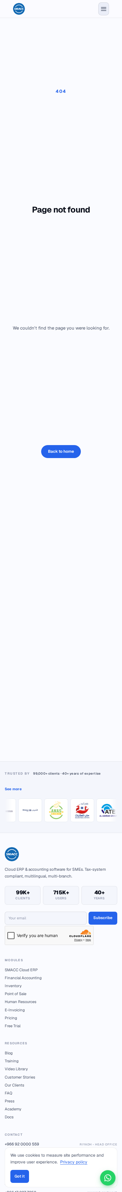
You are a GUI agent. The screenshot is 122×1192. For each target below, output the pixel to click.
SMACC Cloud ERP (21, 969)
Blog (9, 1053)
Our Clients (14, 1085)
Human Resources (20, 1001)
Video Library (16, 1068)
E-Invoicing (15, 1009)
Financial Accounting (23, 977)
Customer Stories (20, 1077)
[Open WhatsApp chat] (107, 1178)
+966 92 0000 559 (61, 1144)
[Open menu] (103, 8)
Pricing (11, 1017)
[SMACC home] (19, 9)
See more (13, 789)
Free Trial (12, 1025)
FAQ (8, 1093)
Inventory (13, 985)
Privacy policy (73, 1162)
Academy (13, 1109)
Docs (9, 1116)
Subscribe (103, 917)
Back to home (61, 451)
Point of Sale (15, 993)
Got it (20, 1176)
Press (10, 1101)
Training (12, 1060)
